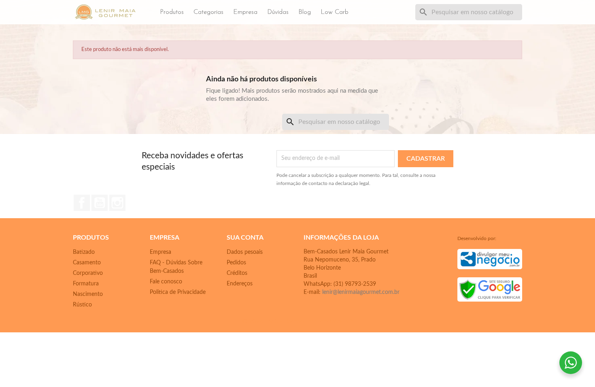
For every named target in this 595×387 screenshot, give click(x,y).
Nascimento (88, 294)
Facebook (82, 203)
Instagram (117, 203)
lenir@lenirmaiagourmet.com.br (361, 292)
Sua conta (245, 237)
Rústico (82, 305)
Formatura (86, 284)
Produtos (172, 12)
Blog (304, 12)
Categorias (208, 12)
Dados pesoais (245, 252)
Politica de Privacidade (178, 292)
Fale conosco (166, 282)
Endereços (240, 284)
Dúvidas (278, 12)
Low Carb (334, 12)
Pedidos (236, 263)
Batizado (84, 252)
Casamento (87, 263)
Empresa (245, 12)
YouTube (99, 203)
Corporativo (88, 273)
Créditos (237, 273)
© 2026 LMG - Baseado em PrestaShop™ (297, 322)
